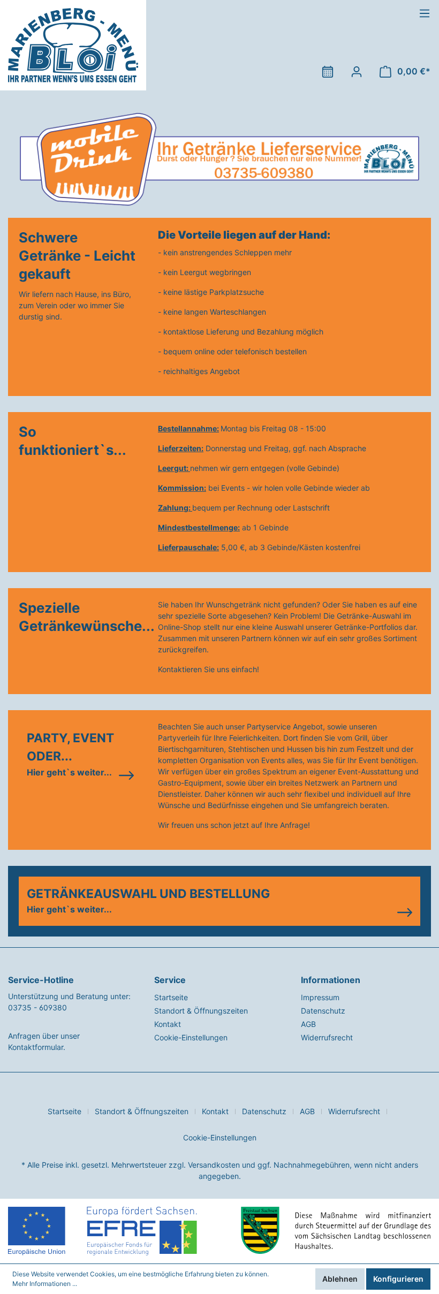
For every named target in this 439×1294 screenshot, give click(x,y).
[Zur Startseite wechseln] (73, 45)
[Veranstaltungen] (327, 71)
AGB (308, 1024)
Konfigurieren (398, 1278)
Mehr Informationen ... (44, 1284)
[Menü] (424, 13)
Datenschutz (323, 1010)
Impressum (320, 997)
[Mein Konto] (356, 71)
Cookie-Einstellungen (191, 1037)
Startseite (171, 997)
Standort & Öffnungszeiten (201, 1010)
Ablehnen (340, 1278)
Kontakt (167, 1024)
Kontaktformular (35, 1047)
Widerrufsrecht (327, 1037)
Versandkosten (214, 1164)
